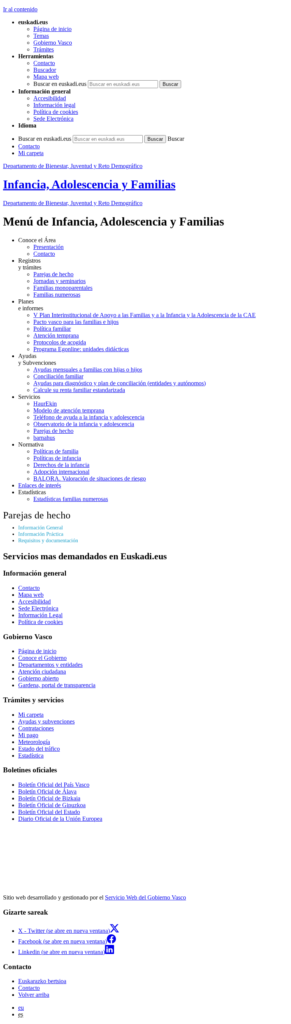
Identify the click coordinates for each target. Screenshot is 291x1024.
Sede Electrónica (53, 118)
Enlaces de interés (39, 485)
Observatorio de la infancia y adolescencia (83, 424)
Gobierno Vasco (52, 42)
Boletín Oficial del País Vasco (53, 784)
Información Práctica (40, 534)
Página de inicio (52, 29)
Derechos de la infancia (61, 465)
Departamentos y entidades (50, 664)
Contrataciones (36, 728)
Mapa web (46, 76)
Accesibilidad (49, 98)
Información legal (54, 105)
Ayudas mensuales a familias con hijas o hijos (87, 369)
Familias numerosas (56, 294)
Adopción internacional (61, 471)
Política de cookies (55, 112)
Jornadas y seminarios (59, 281)
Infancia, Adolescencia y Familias (89, 184)
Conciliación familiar (58, 376)
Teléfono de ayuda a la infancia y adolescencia (88, 417)
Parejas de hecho (53, 274)
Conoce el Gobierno (42, 658)
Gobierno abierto (38, 678)
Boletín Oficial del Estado (49, 812)
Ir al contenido (20, 9)
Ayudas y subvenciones (46, 721)
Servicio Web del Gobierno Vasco (145, 897)
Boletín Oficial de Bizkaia (49, 798)
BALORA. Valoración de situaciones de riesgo (89, 478)
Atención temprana (56, 335)
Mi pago (28, 735)
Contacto (44, 63)
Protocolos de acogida (59, 342)
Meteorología (34, 742)
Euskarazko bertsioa (42, 981)
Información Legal (40, 615)
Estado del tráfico (39, 748)
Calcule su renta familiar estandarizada (79, 390)
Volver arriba (33, 994)
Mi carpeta (31, 153)
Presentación (48, 247)
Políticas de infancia (57, 458)
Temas (41, 36)
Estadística (31, 755)
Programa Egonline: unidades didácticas (81, 349)
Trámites (43, 49)
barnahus (44, 437)
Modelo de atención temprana (68, 410)
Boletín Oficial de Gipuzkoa (52, 805)
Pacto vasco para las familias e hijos (76, 322)
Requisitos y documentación (48, 540)
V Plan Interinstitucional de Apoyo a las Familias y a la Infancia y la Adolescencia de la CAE (144, 315)
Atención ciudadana (42, 671)
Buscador (44, 70)
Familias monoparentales (62, 288)
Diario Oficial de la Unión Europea (60, 818)
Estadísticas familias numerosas (70, 499)
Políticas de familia (55, 451)
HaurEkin (45, 403)
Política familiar (52, 328)
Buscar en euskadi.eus (59, 84)
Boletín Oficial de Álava (47, 791)
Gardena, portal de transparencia (56, 685)
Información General (40, 527)
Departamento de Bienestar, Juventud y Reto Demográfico (72, 166)
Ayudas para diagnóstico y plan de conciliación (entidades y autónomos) (119, 383)
